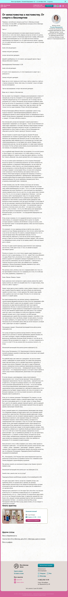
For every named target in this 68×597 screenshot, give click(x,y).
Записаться (49, 6)
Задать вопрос (18, 571)
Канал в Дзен (20, 582)
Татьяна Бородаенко (56, 27)
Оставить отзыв (19, 573)
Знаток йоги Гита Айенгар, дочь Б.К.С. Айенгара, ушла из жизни (23, 539)
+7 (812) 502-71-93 (37, 5)
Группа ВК (19, 579)
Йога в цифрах (7, 542)
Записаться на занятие (33, 520)
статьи (11, 532)
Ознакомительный (31, 511)
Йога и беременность (9, 536)
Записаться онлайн (46, 565)
